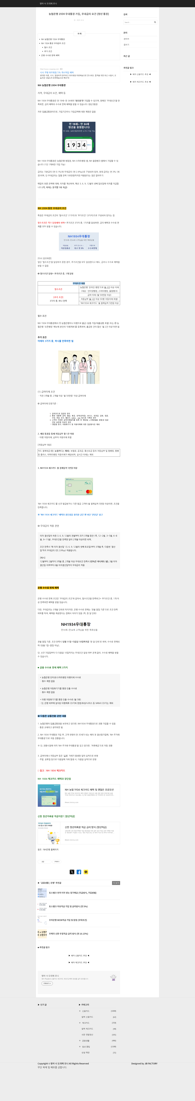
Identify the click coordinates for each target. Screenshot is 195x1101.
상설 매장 (99, 1052)
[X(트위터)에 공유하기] (72, 872)
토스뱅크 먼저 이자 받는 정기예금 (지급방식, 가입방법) (72, 893)
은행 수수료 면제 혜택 (50, 55)
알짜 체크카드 (99, 1029)
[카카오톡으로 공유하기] (86, 872)
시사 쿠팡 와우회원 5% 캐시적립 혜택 (57, 72)
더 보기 (116, 883)
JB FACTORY (151, 1063)
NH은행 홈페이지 (50, 849)
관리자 (126, 39)
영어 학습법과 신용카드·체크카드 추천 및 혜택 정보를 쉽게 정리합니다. (65, 979)
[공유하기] (46, 861)
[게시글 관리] (49, 861)
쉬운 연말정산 (99, 1034)
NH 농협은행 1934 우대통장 (53, 39)
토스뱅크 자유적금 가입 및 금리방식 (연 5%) (68, 906)
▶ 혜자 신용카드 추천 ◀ (78, 956)
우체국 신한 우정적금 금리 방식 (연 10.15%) (68, 934)
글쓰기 (126, 45)
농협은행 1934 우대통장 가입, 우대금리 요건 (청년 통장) (79, 14)
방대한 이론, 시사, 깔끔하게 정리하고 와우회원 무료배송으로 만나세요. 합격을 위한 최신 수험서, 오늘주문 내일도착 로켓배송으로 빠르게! (78, 76)
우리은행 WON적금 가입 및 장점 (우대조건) (68, 920)
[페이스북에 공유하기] (79, 872)
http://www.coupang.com (49, 69)
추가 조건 (48, 51)
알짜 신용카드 (99, 1017)
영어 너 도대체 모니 (50, 976)
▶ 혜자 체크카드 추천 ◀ (78, 962)
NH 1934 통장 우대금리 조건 (53, 43)
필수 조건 (48, 47)
